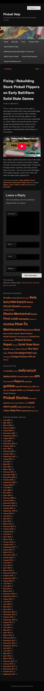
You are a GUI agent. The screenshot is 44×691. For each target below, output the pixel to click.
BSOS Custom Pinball (11, 56)
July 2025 (6, 420)
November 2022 (9, 443)
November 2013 (9, 614)
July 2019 (6, 516)
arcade (9, 370)
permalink (6, 187)
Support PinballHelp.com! (12, 61)
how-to (26, 386)
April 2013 (7, 632)
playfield (6, 403)
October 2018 (8, 529)
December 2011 (9, 666)
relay (26, 403)
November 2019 (9, 505)
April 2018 (7, 537)
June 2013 (7, 627)
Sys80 (6, 349)
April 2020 (7, 495)
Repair (24, 182)
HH (21, 386)
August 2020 (8, 485)
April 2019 (7, 521)
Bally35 (26, 180)
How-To (32, 180)
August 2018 (8, 531)
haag (17, 386)
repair (11, 185)
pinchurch (32, 398)
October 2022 (8, 446)
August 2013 (8, 622)
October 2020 (8, 480)
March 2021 (7, 469)
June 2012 (7, 651)
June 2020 (7, 490)
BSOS (14, 376)
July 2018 (6, 534)
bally (22, 370)
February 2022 (8, 451)
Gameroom (32, 319)
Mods (37, 329)
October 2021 (8, 454)
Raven (21, 403)
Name (11, 244)
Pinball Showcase (9, 340)
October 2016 (8, 557)
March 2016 (7, 570)
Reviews (15, 345)
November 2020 (9, 477)
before (29, 301)
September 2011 (9, 674)
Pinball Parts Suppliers (29, 56)
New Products (26, 333)
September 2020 (9, 482)
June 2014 (7, 604)
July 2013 (6, 625)
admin (23, 185)
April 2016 (7, 568)
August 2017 (8, 549)
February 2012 (8, 661)
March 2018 (7, 539)
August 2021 (8, 459)
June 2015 (7, 586)
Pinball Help (11, 14)
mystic (24, 390)
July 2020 (6, 487)
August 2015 (8, 581)
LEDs (37, 387)
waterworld (26, 410)
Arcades (7, 297)
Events (33, 313)
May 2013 (6, 630)
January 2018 (8, 542)
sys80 (13, 406)
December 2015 (9, 573)
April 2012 (7, 656)
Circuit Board (11, 306)
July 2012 (6, 648)
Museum (6, 333)
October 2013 (8, 617)
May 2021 (6, 464)
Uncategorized (23, 352)
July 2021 (6, 461)
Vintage (15, 356)
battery (7, 376)
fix (12, 381)
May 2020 (6, 492)
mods (19, 390)
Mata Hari (6, 390)
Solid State (25, 344)
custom (31, 376)
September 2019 (9, 511)
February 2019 (8, 526)
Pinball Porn (34, 336)
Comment (12, 214)
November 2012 (9, 643)
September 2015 (9, 578)
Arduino (15, 371)
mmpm (13, 390)
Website (10, 268)
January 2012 (8, 664)
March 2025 (7, 425)
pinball (37, 390)
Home (6, 42)
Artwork (26, 298)
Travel (11, 352)
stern (6, 406)
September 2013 (9, 620)
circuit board (22, 376)
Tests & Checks (21, 349)
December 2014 (9, 593)
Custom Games (8, 310)
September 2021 (9, 456)
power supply (14, 403)
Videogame (6, 357)
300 (4, 371)
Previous (7, 69)
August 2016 (8, 560)
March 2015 (7, 591)
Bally (21, 180)
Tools (5, 353)
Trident (16, 185)
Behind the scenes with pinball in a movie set (19, 51)
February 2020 (8, 498)
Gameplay (23, 318)
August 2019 (8, 513)
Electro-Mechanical (16, 313)
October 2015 (8, 575)
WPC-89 (31, 356)
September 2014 (9, 596)
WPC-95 (5, 360)
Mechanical (17, 182)
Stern (29, 182)
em (37, 375)
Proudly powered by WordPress (22, 686)
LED (33, 386)
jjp (30, 387)
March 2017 (7, 552)
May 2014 (6, 606)
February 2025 (8, 428)
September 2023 (9, 435)
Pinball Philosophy (23, 337)
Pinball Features (9, 336)
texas (29, 407)
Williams (23, 356)
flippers (6, 185)
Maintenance (7, 182)
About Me (14, 42)
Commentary (25, 306)
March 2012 (7, 658)
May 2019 (6, 518)
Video (34, 353)
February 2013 (8, 638)
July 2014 (6, 601)
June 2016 (7, 565)
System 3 (12, 349)
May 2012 (6, 653)
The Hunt (33, 348)
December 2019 (9, 503)
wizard (33, 411)
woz (37, 411)
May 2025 (6, 422)
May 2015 (6, 588)
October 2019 (8, 508)
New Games (15, 333)
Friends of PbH (34, 42)
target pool (22, 407)
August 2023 (8, 438)
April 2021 (7, 467)
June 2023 (7, 441)
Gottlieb (9, 324)
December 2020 (9, 474)
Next (38, 69)
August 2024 (8, 430)
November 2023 (9, 433)
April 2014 (7, 609)
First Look (10, 318)
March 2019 (7, 524)
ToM (33, 407)
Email (11, 256)
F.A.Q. (23, 42)
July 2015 (6, 583)
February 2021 (8, 472)
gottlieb (9, 386)
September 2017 (9, 547)
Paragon (30, 390)
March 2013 (7, 635)
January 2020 (8, 500)
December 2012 (9, 640)
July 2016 (6, 562)
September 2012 (9, 645)
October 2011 (8, 671)
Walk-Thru (15, 410)
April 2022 (7, 448)
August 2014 (8, 599)
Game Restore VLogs (11, 47)
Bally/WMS (9, 302)
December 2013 (9, 612)
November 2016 (9, 555)
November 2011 (9, 669)
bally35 (31, 370)
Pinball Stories (23, 340)
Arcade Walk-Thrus (17, 298)
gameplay (28, 381)
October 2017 (8, 544)
